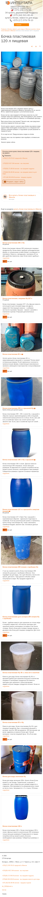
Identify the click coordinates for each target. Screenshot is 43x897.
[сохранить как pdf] (40, 46)
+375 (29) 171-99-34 (21, 11)
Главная (3, 29)
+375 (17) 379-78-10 (22, 20)
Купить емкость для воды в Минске (19, 29)
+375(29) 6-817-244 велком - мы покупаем (16, 163)
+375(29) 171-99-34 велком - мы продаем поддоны (18, 168)
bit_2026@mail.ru (7, 886)
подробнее (6, 258)
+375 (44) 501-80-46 (21, 16)
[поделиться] (32, 46)
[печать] (36, 46)
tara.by (4, 890)
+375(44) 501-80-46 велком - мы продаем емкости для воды (20, 172)
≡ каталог (18, 24)
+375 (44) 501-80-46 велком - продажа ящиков (17, 177)
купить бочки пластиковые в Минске (28, 209)
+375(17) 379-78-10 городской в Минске (15, 158)
